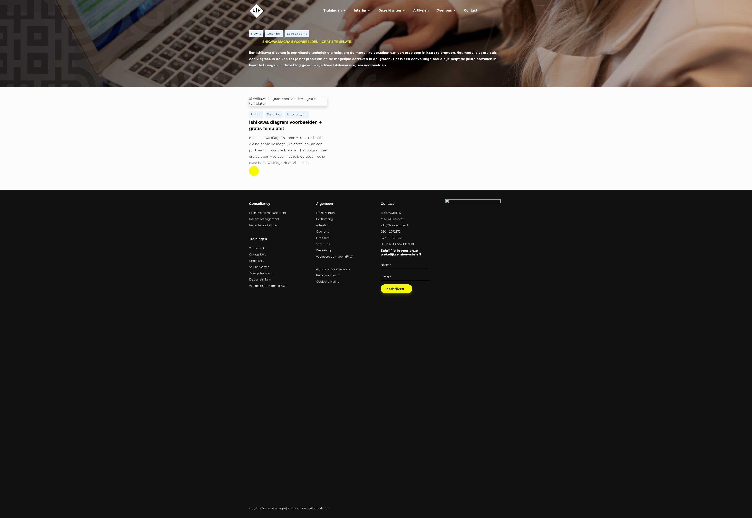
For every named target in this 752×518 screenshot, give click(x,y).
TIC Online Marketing (316, 508)
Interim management (264, 219)
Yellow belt (256, 248)
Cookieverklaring (327, 281)
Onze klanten (389, 10)
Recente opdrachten (263, 225)
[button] (485, 10)
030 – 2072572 (390, 231)
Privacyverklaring (327, 275)
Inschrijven (394, 289)
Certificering (324, 219)
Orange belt (257, 254)
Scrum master (259, 267)
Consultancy (259, 204)
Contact (470, 10)
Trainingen (332, 10)
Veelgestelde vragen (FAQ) (267, 286)
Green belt (274, 33)
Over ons (444, 10)
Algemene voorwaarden (333, 269)
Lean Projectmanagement (267, 213)
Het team (323, 238)
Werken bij (323, 250)
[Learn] (496, 10)
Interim (360, 10)
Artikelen (421, 10)
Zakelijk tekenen (260, 273)
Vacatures (323, 244)
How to (256, 33)
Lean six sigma (297, 33)
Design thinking (260, 279)
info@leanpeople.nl (394, 225)
